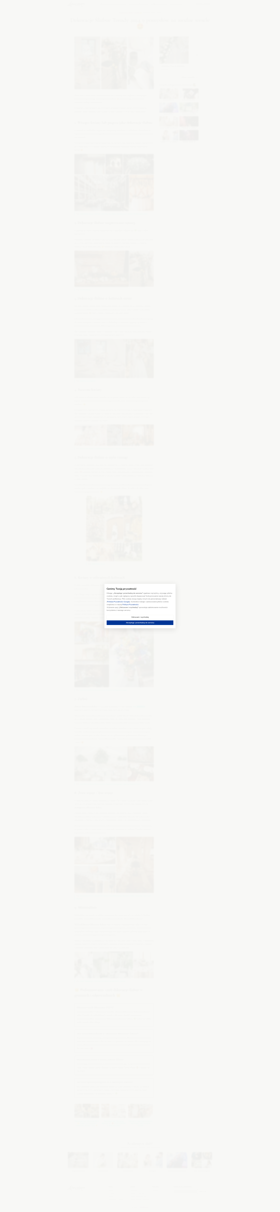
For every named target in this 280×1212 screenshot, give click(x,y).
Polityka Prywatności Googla (118, 602)
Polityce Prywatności (130, 604)
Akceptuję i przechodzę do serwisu (140, 623)
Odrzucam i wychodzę (140, 617)
